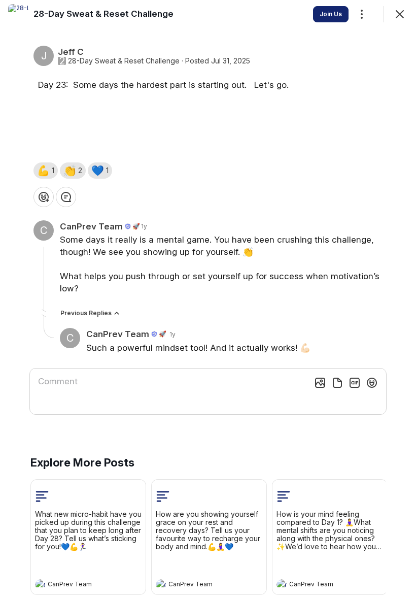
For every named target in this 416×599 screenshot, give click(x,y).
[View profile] (40, 584)
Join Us (331, 14)
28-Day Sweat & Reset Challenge (124, 61)
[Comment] (66, 197)
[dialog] (208, 299)
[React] (43, 197)
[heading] (78, 585)
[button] (45, 170)
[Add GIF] (354, 383)
